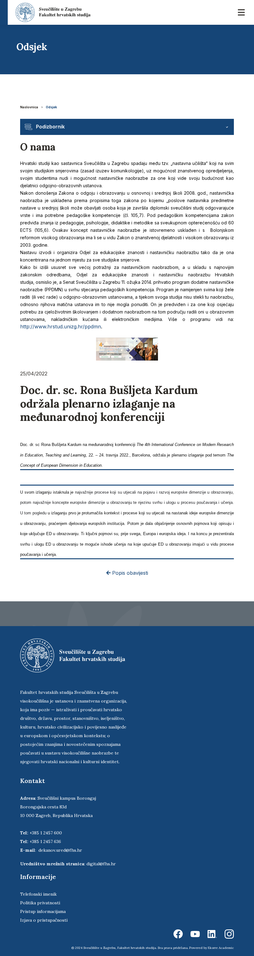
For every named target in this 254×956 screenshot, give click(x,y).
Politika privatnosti (40, 903)
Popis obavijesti (129, 573)
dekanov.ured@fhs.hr (60, 850)
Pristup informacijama (43, 911)
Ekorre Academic (221, 948)
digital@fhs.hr (101, 864)
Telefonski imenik (38, 894)
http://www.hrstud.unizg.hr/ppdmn (60, 326)
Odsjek (51, 107)
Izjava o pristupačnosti (44, 920)
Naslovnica (29, 107)
